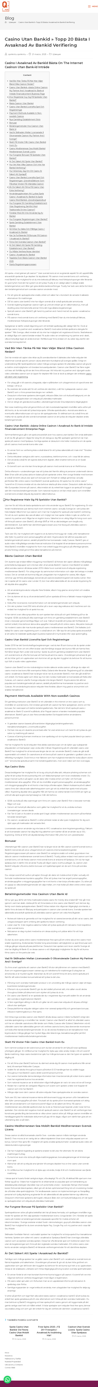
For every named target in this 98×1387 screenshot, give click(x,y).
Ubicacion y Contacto (14, 1365)
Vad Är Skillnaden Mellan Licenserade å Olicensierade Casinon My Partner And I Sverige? (27, 135)
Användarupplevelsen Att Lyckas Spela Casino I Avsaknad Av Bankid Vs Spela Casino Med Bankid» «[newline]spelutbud (27, 196)
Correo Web (10, 1368)
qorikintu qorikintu (17, 54)
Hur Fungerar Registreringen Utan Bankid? (28, 219)
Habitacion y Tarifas (13, 1359)
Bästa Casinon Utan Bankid (21, 103)
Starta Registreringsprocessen (22, 264)
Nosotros (8, 1356)
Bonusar (13, 123)
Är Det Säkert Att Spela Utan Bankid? (26, 161)
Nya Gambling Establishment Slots (24, 119)
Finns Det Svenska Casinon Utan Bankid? (27, 242)
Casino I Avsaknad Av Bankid (22, 255)
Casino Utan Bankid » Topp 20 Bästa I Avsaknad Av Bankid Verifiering (46, 22)
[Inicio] (6, 22)
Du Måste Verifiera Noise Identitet (24, 251)
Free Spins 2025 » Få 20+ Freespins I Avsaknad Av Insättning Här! (49, 1331)
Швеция (57, 54)
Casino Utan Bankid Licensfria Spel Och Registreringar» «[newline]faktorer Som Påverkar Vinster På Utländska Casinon (26, 180)
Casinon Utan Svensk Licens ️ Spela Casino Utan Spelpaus (79, 1330)
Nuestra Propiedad (13, 1362)
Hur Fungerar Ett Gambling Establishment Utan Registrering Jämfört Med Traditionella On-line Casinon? (28, 206)
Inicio (7, 1353)
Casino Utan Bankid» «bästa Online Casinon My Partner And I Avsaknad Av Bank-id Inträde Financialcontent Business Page (28, 90)
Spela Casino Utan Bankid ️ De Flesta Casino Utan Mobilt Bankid (19, 1331)
